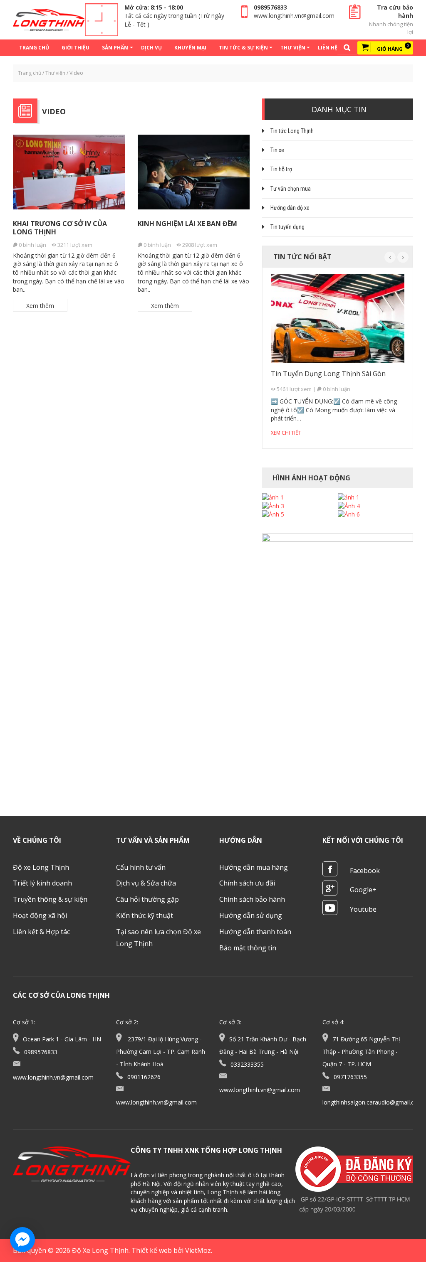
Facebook (365, 870)
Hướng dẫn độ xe (290, 207)
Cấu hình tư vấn (141, 867)
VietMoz (198, 1250)
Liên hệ (327, 47)
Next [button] (403, 257)
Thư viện (292, 47)
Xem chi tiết (286, 432)
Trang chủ (34, 47)
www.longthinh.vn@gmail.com (294, 16)
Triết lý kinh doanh (42, 883)
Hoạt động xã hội (40, 915)
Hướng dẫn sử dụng (250, 915)
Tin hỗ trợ (281, 169)
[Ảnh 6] (349, 514)
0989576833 (270, 7)
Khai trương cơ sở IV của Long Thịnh (60, 227)
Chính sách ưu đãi (247, 883)
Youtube (363, 909)
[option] (338, 357)
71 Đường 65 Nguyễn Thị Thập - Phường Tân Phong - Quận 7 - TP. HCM (361, 1051)
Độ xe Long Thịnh (41, 867)
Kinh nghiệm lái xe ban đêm (187, 223)
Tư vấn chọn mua (290, 188)
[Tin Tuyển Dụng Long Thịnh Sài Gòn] (337, 318)
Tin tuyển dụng (287, 227)
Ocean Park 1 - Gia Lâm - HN (62, 1039)
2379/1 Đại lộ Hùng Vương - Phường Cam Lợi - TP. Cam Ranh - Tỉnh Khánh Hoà (160, 1051)
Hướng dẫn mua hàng (253, 867)
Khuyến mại (190, 47)
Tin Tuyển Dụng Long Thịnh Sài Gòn (328, 373)
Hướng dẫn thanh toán (255, 931)
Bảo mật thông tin (247, 947)
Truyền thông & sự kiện (50, 899)
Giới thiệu (75, 47)
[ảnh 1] (273, 497)
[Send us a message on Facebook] (22, 1239)
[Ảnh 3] (273, 506)
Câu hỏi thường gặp (147, 899)
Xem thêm (40, 306)
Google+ (363, 889)
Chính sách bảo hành (252, 899)
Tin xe (277, 150)
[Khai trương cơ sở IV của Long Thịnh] (69, 172)
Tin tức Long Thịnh (292, 131)
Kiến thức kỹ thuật (144, 915)
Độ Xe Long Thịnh (100, 1250)
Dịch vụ (151, 47)
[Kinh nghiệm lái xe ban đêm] (194, 172)
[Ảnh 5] (273, 514)
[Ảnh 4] (349, 506)
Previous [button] (390, 257)
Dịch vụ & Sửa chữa (146, 883)
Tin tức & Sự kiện (243, 47)
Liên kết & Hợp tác (41, 931)
